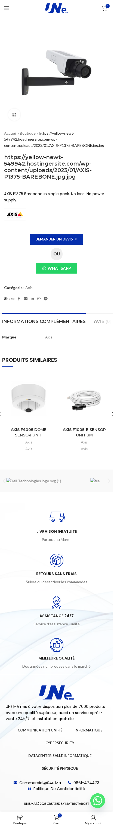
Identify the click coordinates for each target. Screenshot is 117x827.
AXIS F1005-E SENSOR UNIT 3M (84, 432)
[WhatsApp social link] (39, 298)
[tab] (44, 320)
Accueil (10, 133)
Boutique (28, 133)
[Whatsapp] (97, 800)
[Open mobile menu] (6, 8)
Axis (29, 287)
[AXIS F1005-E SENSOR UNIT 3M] (84, 398)
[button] (4, 480)
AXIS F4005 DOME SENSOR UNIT (29, 432)
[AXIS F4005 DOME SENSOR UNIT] (28, 398)
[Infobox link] (56, 526)
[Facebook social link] (19, 298)
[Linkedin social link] (32, 298)
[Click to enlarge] (14, 115)
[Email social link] (25, 298)
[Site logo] (56, 7)
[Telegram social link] (45, 298)
